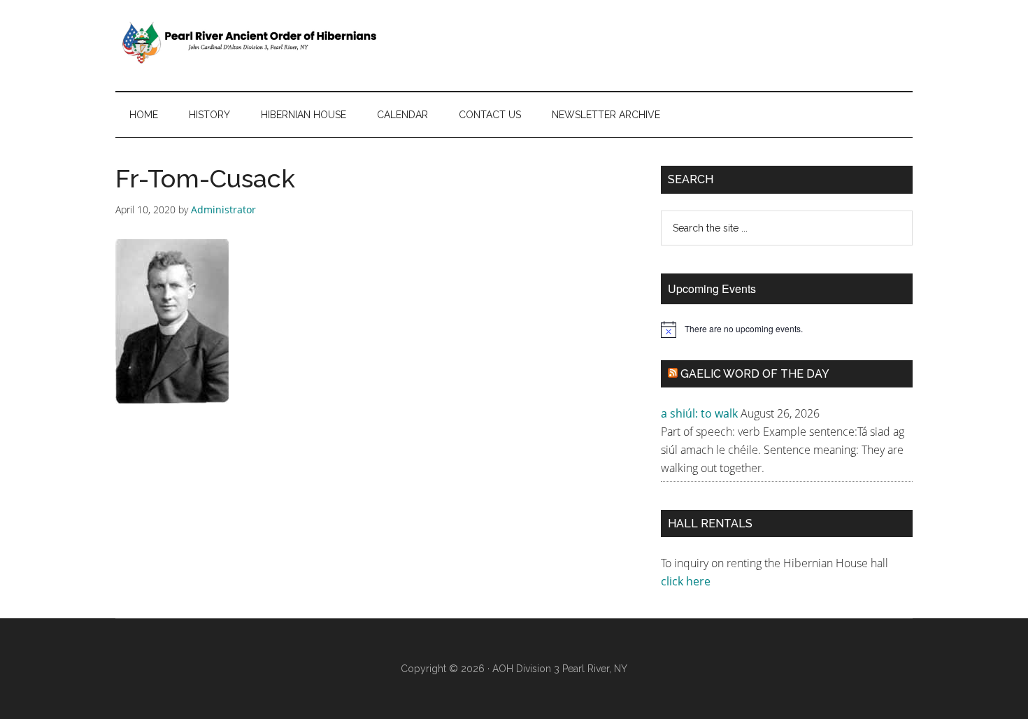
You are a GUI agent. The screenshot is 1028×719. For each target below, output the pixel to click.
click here (687, 581)
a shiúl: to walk (699, 413)
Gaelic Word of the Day (754, 373)
